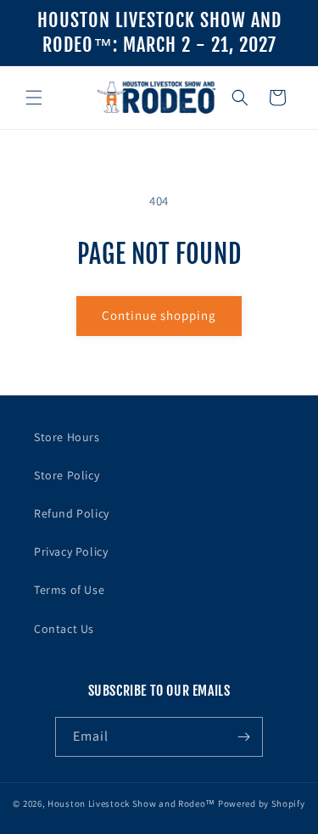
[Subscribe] (243, 737)
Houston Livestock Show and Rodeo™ (131, 803)
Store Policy (66, 475)
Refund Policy (71, 513)
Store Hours (67, 437)
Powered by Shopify (261, 803)
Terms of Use (69, 589)
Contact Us (64, 628)
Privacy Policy (71, 551)
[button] (34, 97)
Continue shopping (159, 315)
